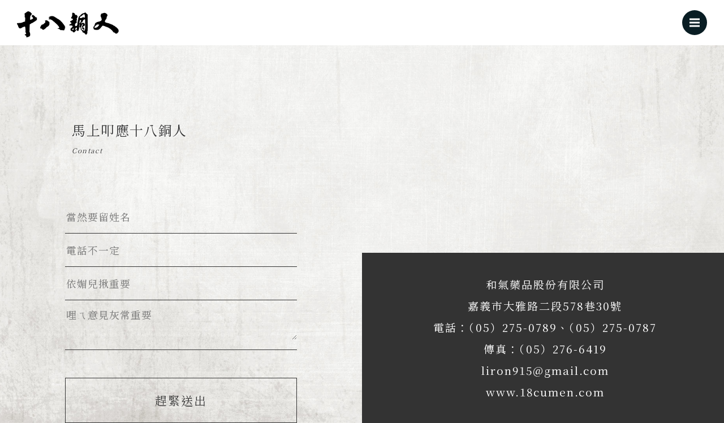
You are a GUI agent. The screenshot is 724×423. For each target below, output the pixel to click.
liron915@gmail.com (545, 370)
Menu (694, 22)
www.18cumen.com (545, 391)
